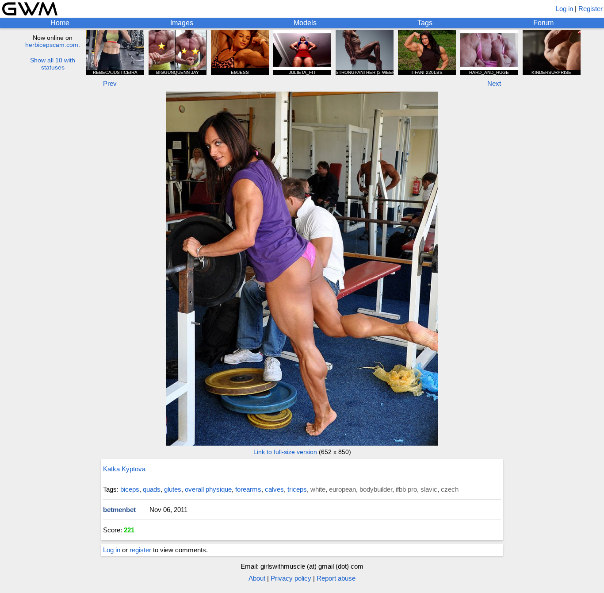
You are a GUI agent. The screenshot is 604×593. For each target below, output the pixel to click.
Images (181, 23)
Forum (543, 23)
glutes (172, 489)
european (342, 489)
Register (590, 8)
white (317, 489)
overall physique (208, 489)
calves (274, 489)
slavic (429, 489)
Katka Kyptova (124, 469)
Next (494, 83)
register (140, 550)
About (256, 578)
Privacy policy (291, 578)
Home (59, 23)
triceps (297, 489)
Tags (424, 23)
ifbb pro (406, 489)
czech (450, 489)
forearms (248, 489)
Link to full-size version (285, 451)
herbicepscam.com (51, 44)
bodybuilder (375, 489)
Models (305, 23)
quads (152, 489)
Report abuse (336, 578)
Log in (564, 8)
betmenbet (119, 509)
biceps (129, 489)
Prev (110, 83)
